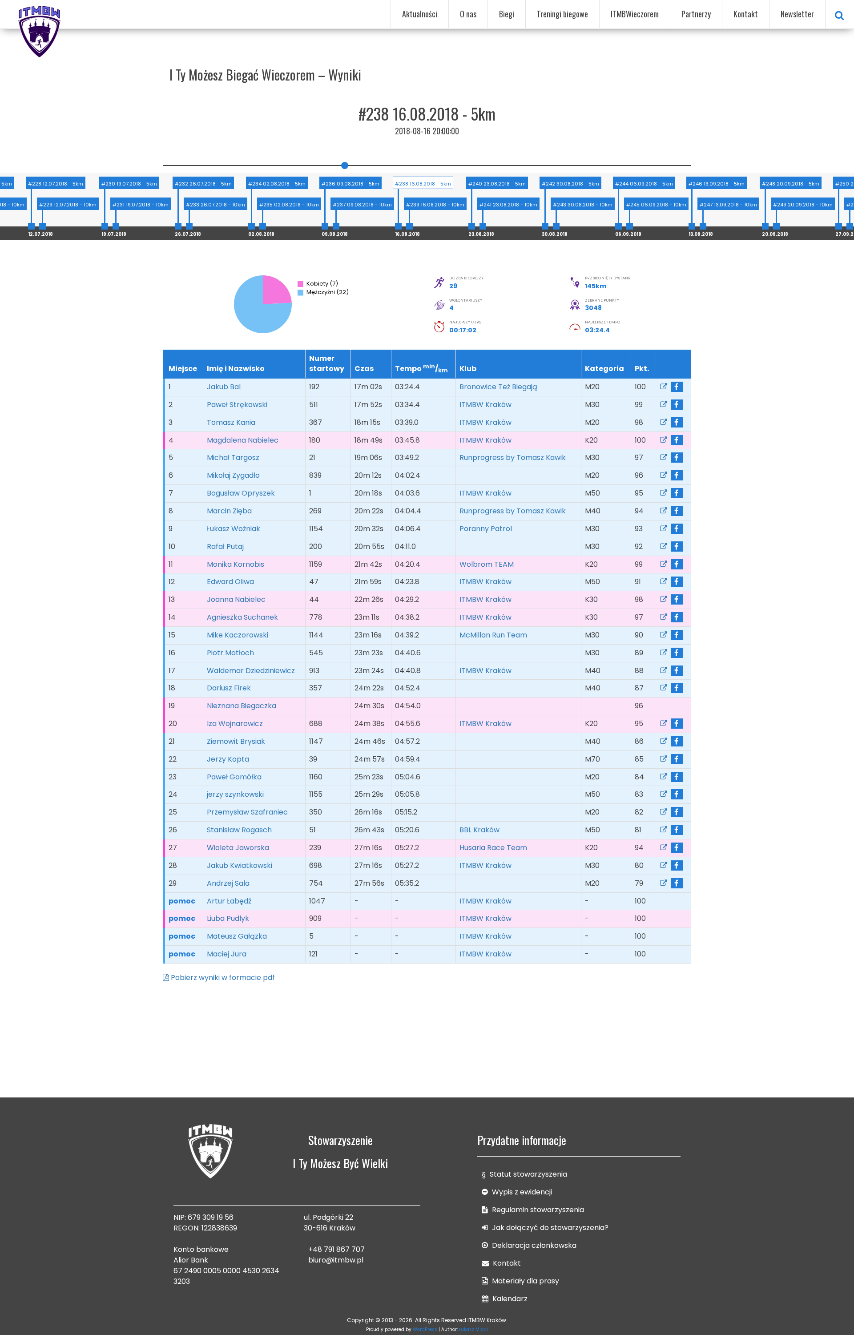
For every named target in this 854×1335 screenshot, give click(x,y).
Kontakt (745, 14)
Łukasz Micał (473, 1329)
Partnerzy (696, 14)
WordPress (425, 1329)
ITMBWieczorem (635, 14)
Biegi (506, 14)
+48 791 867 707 (336, 1249)
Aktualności (419, 14)
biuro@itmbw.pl (335, 1260)
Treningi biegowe (562, 14)
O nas (468, 14)
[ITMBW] (40, 30)
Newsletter (797, 14)
